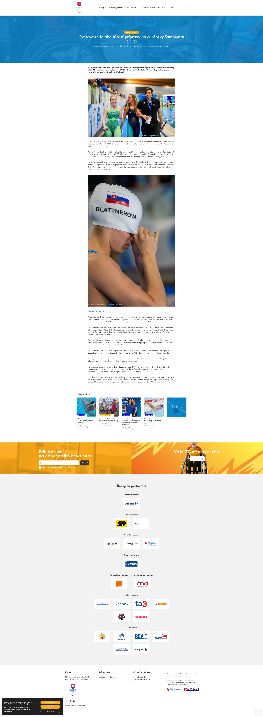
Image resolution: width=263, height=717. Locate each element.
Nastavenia (50, 711)
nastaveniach (8, 711)
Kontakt (173, 8)
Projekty (153, 8)
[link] (73, 690)
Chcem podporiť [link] (197, 459)
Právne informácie (139, 677)
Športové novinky (116, 46)
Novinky (101, 8)
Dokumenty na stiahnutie (107, 677)
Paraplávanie (128, 46)
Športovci (144, 8)
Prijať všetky (50, 702)
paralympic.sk (97, 46)
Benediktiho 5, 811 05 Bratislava (76, 679)
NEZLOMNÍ (131, 8)
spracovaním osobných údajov (64, 468)
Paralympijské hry (116, 8)
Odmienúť (50, 707)
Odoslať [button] (85, 463)
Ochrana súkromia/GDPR (142, 679)
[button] (187, 7)
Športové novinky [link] (131, 32)
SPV (163, 8)
